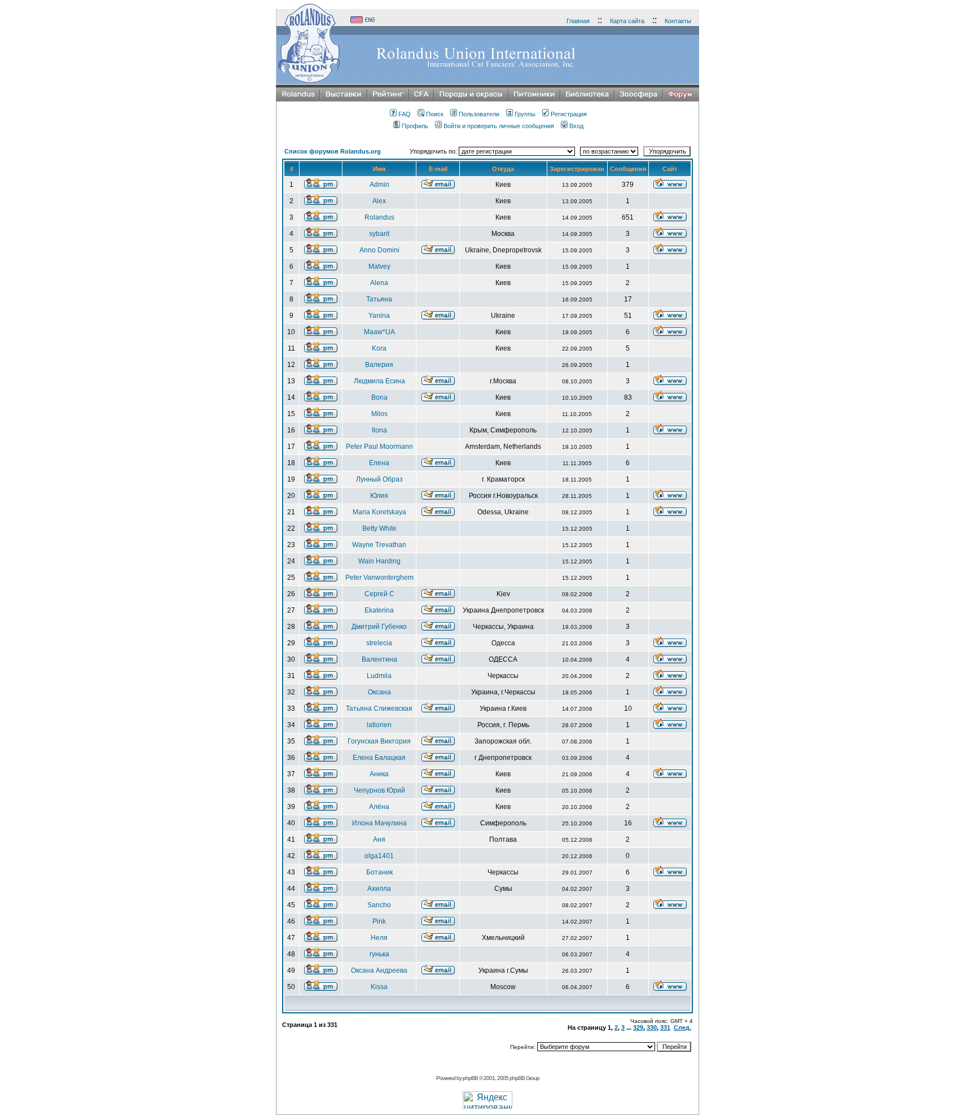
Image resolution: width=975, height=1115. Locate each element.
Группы (525, 114)
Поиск (434, 114)
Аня (379, 839)
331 (665, 1027)
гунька (379, 954)
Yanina (379, 316)
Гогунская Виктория (379, 741)
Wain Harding (379, 561)
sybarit (379, 234)
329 (638, 1027)
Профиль (415, 126)
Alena (379, 283)
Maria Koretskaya (379, 512)
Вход (576, 126)
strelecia (379, 643)
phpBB (470, 1078)
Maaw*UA (379, 332)
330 (652, 1027)
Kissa (379, 987)
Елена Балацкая (379, 758)
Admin (379, 185)
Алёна (379, 807)
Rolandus (379, 217)
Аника (379, 774)
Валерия (379, 365)
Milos (379, 414)
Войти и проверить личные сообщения (498, 126)
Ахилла (379, 889)
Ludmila (379, 676)
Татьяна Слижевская (379, 708)
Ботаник (379, 872)
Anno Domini (379, 250)
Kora (379, 348)
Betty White (379, 528)
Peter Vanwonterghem (379, 577)
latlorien (379, 725)
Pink (379, 921)
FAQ (404, 114)
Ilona (379, 430)
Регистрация (569, 114)
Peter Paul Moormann (379, 447)
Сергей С (379, 594)
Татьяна (379, 299)
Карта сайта (627, 21)
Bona (379, 397)
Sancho (379, 905)
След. (682, 1027)
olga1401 (379, 856)
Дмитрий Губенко (379, 627)
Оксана (379, 692)
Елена (379, 463)
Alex (379, 201)
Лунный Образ (379, 479)
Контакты (678, 21)
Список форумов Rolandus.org (332, 151)
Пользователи (479, 114)
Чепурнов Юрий (379, 790)
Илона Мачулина (379, 823)
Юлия (379, 496)
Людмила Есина (379, 381)
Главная (578, 21)
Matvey (379, 266)
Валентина (379, 659)
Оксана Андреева (379, 970)
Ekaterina (379, 610)
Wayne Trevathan (379, 545)
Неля (379, 938)
